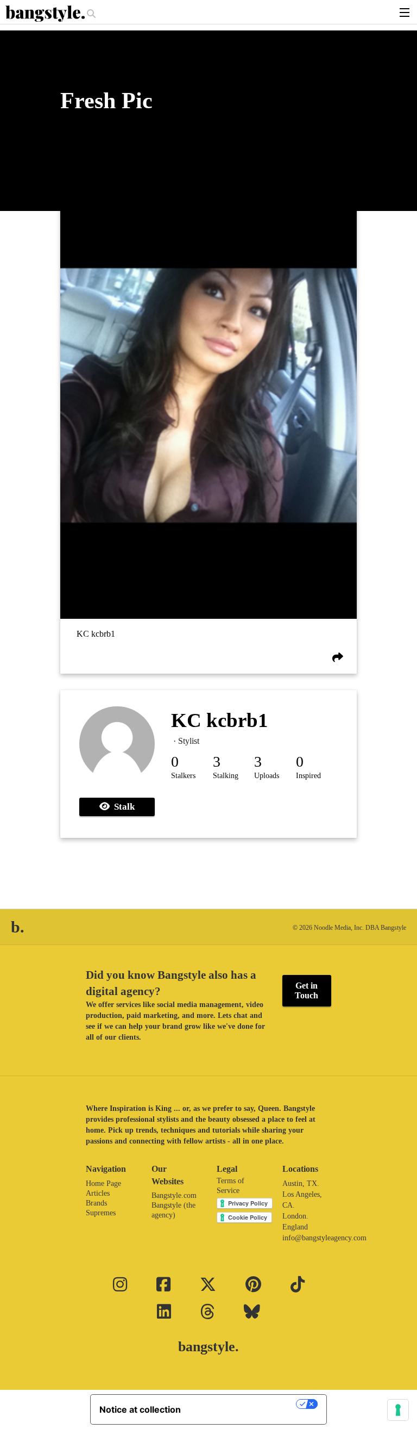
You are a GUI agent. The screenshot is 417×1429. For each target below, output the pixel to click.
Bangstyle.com (174, 1195)
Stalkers (183, 776)
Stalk (122, 807)
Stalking (225, 776)
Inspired (308, 776)
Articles (98, 1193)
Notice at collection (140, 1409)
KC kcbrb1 (96, 633)
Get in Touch (306, 990)
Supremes (101, 1213)
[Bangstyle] (46, 13)
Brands (96, 1203)
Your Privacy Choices (244, 1404)
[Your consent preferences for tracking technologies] (398, 1410)
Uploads (266, 776)
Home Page (103, 1183)
